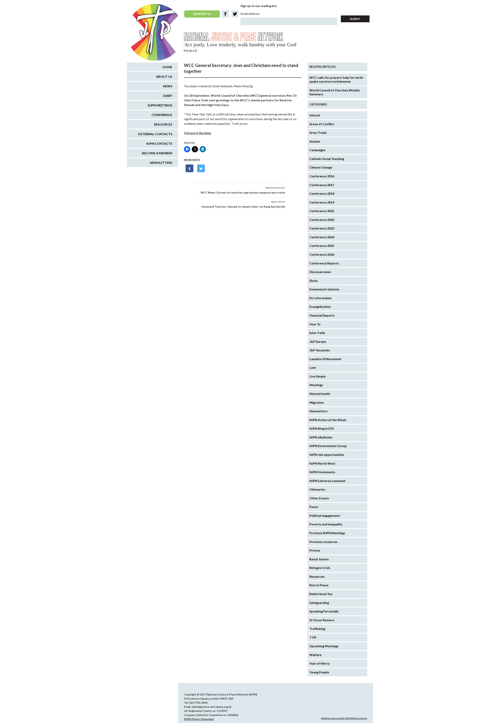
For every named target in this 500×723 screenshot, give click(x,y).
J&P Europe (317, 341)
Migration (316, 402)
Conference (162, 115)
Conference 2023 (321, 228)
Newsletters (318, 411)
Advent (314, 115)
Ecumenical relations (324, 289)
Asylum (314, 141)
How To (315, 324)
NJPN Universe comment (327, 481)
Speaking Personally (324, 611)
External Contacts (155, 134)
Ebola (313, 280)
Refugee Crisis (319, 567)
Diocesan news (320, 272)
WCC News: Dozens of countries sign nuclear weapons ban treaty (243, 190)
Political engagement (324, 515)
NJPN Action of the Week (327, 420)
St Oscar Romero (321, 620)
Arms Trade (318, 132)
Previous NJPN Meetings (327, 533)
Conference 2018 (321, 193)
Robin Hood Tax (320, 594)
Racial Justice (319, 559)
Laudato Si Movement (325, 359)
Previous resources (323, 542)
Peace (313, 507)
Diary (167, 95)
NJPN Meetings (160, 105)
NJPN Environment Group (328, 446)
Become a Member (157, 153)
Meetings (316, 385)
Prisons (314, 550)
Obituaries (317, 489)
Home (167, 67)
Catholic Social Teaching (326, 159)
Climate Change (320, 167)
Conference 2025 (321, 245)
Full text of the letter (197, 133)
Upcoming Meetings (323, 646)
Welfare (315, 655)
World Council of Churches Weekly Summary (334, 92)
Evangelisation (320, 306)
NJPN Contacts (159, 143)
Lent (312, 367)
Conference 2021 (321, 211)
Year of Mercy (319, 663)
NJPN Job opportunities (326, 454)
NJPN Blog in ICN (321, 428)
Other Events (319, 498)
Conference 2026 (321, 254)
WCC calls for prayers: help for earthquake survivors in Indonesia (336, 79)
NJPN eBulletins (320, 437)
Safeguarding (319, 602)
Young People (319, 672)
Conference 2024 (321, 237)
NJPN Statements (322, 472)
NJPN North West (322, 463)
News (167, 86)
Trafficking (317, 628)
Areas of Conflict (321, 124)
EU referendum (320, 298)
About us (164, 76)
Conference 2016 (321, 176)
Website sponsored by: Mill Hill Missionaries (344, 718)
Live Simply (317, 376)
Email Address (250, 13)
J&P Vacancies (319, 350)
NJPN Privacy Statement (199, 719)
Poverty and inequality (325, 524)
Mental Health (319, 393)
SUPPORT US (202, 14)
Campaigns (317, 150)
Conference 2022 (321, 219)
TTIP (312, 637)
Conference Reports (324, 263)
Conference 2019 (321, 202)
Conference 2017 (321, 185)
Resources (317, 576)
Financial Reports (322, 315)
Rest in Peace (319, 585)
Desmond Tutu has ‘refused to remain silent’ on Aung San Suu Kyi (243, 204)
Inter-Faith (192, 159)
